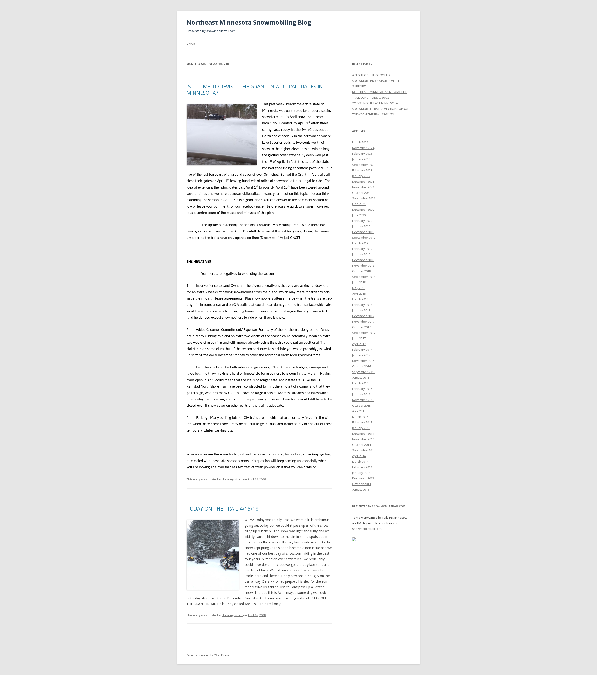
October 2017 (361, 327)
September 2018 (363, 277)
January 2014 (361, 473)
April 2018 (359, 293)
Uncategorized (232, 479)
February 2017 (362, 349)
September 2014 (363, 450)
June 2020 (359, 215)
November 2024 (363, 148)
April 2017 (359, 344)
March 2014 (360, 461)
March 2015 (360, 417)
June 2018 (359, 282)
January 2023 (361, 159)
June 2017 (359, 338)
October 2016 (361, 366)
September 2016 (363, 372)
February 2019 (362, 249)
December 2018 (363, 260)
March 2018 (360, 299)
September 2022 (363, 165)
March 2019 (360, 243)
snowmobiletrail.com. (367, 529)
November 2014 (363, 439)
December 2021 (363, 181)
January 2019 (361, 254)
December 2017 (363, 316)
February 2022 (362, 170)
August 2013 (360, 489)
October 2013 (361, 484)
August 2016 (360, 377)
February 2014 (362, 467)
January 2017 (361, 355)
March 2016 (360, 383)
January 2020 (361, 226)
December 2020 (363, 209)
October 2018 (361, 271)
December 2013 (363, 478)
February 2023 (362, 153)
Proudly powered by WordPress (208, 655)
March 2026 (360, 142)
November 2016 (363, 361)
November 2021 (363, 187)
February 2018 (362, 305)
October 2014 (361, 445)
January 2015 (361, 428)
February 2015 (362, 422)
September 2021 (363, 198)
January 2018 (361, 310)
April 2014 (359, 456)
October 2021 (361, 193)
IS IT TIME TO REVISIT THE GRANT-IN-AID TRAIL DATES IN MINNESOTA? (255, 89)
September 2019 (363, 237)
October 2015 (361, 405)
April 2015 (359, 411)
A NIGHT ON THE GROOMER (371, 75)
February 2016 (362, 389)
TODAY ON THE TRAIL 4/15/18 (223, 508)
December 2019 (363, 232)
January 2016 (361, 394)
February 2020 (362, 221)
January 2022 (361, 176)
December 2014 (363, 433)
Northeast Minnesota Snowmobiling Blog (249, 22)
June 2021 (359, 204)
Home (191, 44)
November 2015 (363, 400)
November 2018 (363, 265)
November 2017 (363, 321)
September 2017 (363, 333)
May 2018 (358, 288)
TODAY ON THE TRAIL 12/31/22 (373, 114)
